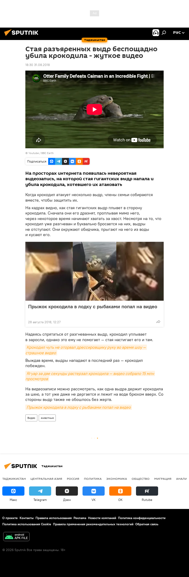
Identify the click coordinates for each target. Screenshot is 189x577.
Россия (73, 479)
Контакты (27, 518)
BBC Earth (47, 153)
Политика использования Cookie (26, 524)
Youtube (33, 153)
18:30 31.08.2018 (37, 65)
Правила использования (53, 518)
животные (47, 418)
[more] (158, 321)
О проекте (10, 518)
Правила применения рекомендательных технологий (93, 524)
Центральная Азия (46, 479)
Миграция (162, 479)
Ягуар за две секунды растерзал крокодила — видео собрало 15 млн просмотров (90, 376)
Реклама (80, 518)
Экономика (116, 479)
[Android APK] (16, 537)
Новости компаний (102, 518)
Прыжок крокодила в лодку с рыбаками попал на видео (92, 306)
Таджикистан (14, 479)
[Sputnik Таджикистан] (22, 36)
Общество (141, 479)
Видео (31, 418)
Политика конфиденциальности (141, 518)
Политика (93, 479)
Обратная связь (146, 524)
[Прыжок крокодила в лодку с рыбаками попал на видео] (94, 271)
